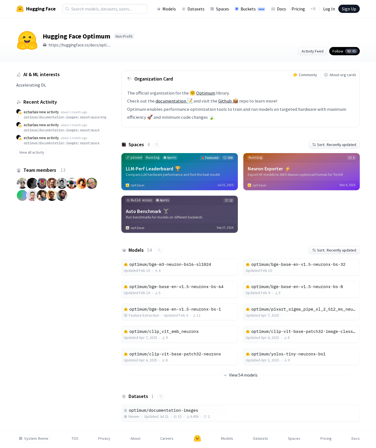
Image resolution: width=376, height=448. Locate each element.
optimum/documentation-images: (65, 117)
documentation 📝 (174, 101)
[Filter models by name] (159, 250)
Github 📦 (228, 101)
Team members (44, 170)
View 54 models (243, 375)
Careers (166, 438)
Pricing (298, 9)
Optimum (205, 93)
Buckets (252, 9)
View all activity (31, 152)
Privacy (104, 438)
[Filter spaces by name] (157, 144)
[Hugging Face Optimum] (27, 40)
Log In (329, 9)
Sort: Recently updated (336, 144)
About (135, 438)
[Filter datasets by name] (161, 396)
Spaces (222, 9)
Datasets (196, 9)
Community (308, 74)
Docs (281, 9)
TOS (75, 438)
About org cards (342, 74)
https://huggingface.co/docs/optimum (82, 45)
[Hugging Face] (197, 438)
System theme (36, 438)
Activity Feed (312, 51)
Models (169, 9)
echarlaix (31, 111)
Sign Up (349, 9)
